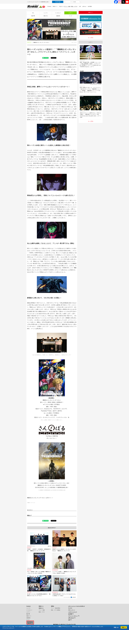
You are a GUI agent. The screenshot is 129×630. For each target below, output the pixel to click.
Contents (49, 6)
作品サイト (41, 608)
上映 (80, 6)
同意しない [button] (116, 627)
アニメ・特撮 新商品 (55, 608)
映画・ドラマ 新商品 (55, 610)
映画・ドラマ (74, 6)
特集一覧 (45, 15)
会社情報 (90, 6)
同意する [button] (124, 627)
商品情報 (70, 608)
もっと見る (90, 37)
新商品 (52, 606)
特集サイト (55, 6)
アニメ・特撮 (67, 6)
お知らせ (84, 6)
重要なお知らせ (71, 610)
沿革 (69, 619)
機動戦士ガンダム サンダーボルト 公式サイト (39, 497)
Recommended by (67, 597)
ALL (33, 12)
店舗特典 (58, 15)
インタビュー (58, 12)
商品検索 (57, 1)
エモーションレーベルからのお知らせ (76, 606)
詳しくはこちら (51, 438)
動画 (32, 15)
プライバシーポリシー (73, 616)
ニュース (45, 12)
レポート (70, 12)
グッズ (70, 15)
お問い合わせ (71, 617)
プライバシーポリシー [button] (8, 628)
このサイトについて (72, 612)
